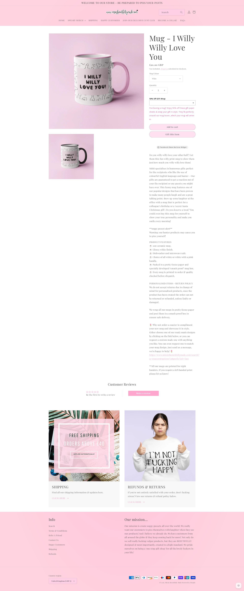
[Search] (181, 12)
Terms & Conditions (58, 530)
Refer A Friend (55, 535)
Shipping (164, 69)
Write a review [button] (143, 393)
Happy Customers (57, 544)
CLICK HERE (58, 498)
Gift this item (172, 134)
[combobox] (171, 12)
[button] (76, 20)
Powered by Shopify (188, 582)
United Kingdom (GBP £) (61, 581)
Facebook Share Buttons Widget (173, 147)
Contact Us (54, 540)
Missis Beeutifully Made (173, 582)
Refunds (52, 554)
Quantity (153, 85)
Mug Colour (154, 73)
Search (52, 526)
